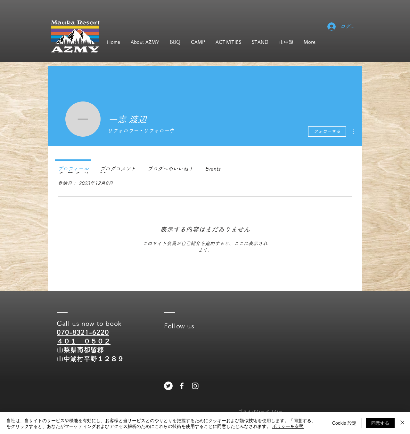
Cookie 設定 (344, 423)
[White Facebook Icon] (181, 386)
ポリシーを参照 (288, 426)
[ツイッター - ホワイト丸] (168, 386)
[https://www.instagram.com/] (195, 386)
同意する (380, 423)
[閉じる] (402, 423)
